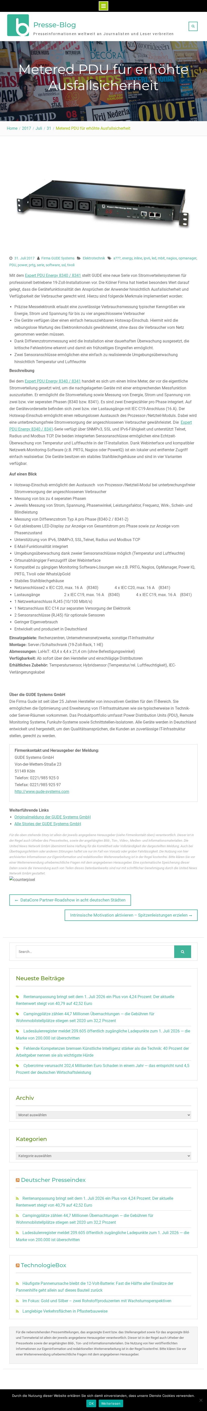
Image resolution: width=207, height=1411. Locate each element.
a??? (117, 258)
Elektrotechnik (94, 258)
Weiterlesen (111, 1403)
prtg (32, 265)
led (154, 258)
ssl (63, 265)
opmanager (187, 258)
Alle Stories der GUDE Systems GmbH (47, 823)
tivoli (70, 265)
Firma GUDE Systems (57, 258)
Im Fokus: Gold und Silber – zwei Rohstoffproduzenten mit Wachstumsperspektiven (96, 1300)
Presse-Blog (54, 24)
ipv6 (147, 258)
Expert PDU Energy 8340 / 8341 (53, 275)
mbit (161, 258)
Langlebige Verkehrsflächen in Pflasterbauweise (65, 1311)
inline (138, 258)
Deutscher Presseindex (53, 1180)
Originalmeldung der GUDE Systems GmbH (52, 817)
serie (40, 265)
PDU (12, 265)
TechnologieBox (43, 1265)
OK (91, 1403)
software (53, 265)
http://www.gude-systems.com (42, 791)
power (22, 265)
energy (127, 258)
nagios (171, 258)
